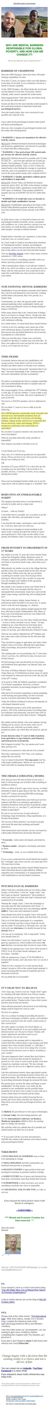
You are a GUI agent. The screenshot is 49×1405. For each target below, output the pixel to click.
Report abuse (31, 1400)
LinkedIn (27, 1368)
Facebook (6, 1371)
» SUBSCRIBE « (24, 1210)
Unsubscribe (10, 1400)
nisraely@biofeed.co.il (36, 1396)
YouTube (37, 1368)
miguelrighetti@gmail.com (19, 1396)
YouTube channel (16, 253)
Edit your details (20, 1400)
